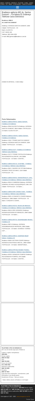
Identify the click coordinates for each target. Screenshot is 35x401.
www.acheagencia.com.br (23, 396)
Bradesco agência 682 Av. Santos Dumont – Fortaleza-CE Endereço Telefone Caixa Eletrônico (16, 14)
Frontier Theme (30, 399)
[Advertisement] (17, 100)
